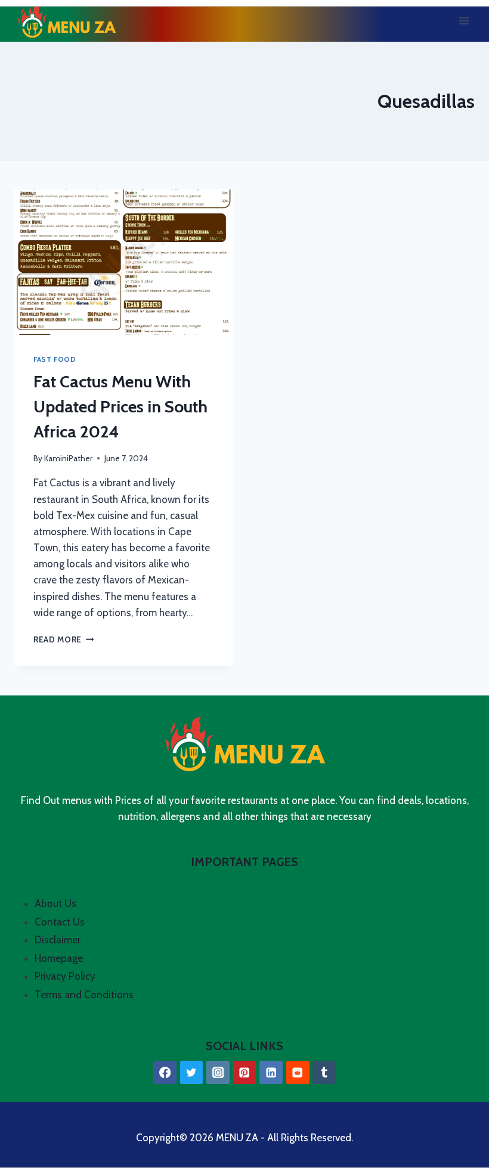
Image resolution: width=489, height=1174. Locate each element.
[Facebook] (165, 1072)
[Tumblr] (324, 1072)
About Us (55, 903)
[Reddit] (298, 1072)
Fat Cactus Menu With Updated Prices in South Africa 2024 (120, 406)
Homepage (59, 958)
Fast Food (54, 359)
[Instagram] (218, 1072)
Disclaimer (58, 940)
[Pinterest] (244, 1072)
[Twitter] (191, 1072)
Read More (63, 639)
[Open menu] (464, 20)
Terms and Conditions (84, 995)
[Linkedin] (271, 1072)
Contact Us (60, 922)
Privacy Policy (65, 976)
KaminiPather (68, 458)
